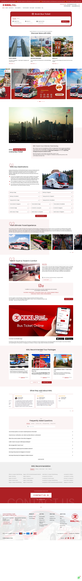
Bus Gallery (32, 7)
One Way (14, 18)
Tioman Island (37, 292)
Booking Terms (53, 518)
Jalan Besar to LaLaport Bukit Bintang (50, 474)
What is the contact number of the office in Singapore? (20, 438)
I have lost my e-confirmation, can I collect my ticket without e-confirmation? (25, 435)
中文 (79, 4)
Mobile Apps (52, 520)
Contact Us (52, 516)
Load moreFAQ (41, 459)
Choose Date (40, 22)
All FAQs (28, 423)
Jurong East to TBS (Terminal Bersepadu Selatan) (52, 482)
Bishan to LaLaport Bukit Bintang (15, 474)
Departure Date (41, 21)
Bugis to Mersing (12, 476)
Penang (42, 292)
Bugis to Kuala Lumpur (13, 480)
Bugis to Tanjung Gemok (28, 478)
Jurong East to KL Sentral (47, 476)
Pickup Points (53, 423)
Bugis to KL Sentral (12, 478)
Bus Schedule (38, 7)
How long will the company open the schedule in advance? (21, 448)
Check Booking (63, 4)
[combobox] (72, 4)
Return (18, 18)
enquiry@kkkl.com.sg (76, 5)
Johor (45, 292)
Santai (6, 7)
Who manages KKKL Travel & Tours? (16, 445)
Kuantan (38, 293)
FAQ (42, 7)
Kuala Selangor (32, 292)
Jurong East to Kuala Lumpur (48, 478)
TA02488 (65, 533)
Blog (61, 518)
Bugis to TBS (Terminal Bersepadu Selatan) (32, 474)
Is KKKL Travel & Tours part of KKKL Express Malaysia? (19, 441)
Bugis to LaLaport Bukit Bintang (15, 482)
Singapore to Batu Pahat (69, 482)
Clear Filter (67, 23)
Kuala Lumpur (33, 293)
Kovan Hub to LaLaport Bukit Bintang (71, 480)
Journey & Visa (38, 423)
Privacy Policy (62, 521)
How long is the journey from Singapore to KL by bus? (19, 452)
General (32, 423)
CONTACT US (39, 495)
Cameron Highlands (51, 292)
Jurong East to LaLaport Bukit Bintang (50, 480)
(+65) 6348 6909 (67, 5)
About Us (61, 516)
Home (3, 7)
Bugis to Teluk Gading (27, 480)
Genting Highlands (47, 293)
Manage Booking (46, 423)
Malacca (56, 292)
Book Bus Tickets (32, 516)
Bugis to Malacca (26, 476)
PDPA (61, 527)
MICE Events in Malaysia (42, 522)
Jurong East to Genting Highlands (71, 476)
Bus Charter (17, 7)
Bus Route (11, 7)
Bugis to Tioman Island (28, 482)
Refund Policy (62, 525)
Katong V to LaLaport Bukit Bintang (71, 478)
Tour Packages (26, 7)
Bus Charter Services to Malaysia (43, 525)
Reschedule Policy (63, 523)
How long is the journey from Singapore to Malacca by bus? (21, 455)
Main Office (44, 264)
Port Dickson (26, 292)
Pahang (41, 293)
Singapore (32, 469)
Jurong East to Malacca (69, 474)
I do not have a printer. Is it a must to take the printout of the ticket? (23, 431)
